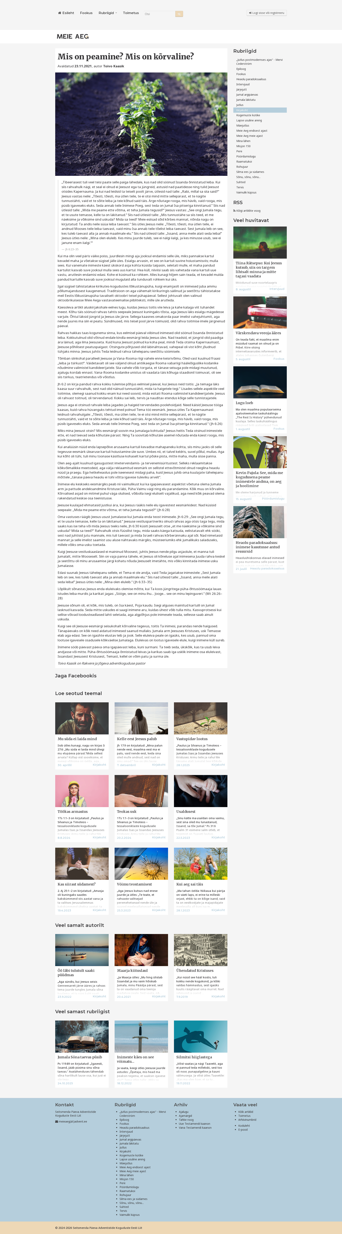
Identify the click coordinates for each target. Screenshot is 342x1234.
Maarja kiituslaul (132, 970)
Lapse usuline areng (249, 120)
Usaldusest (186, 811)
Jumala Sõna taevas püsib (80, 1057)
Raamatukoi (244, 161)
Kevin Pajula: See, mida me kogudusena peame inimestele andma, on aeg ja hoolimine (259, 479)
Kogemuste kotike (248, 115)
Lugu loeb (244, 403)
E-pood (243, 1129)
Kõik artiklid (245, 1112)
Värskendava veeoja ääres (258, 333)
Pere (239, 151)
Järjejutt (241, 89)
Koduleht (244, 1125)
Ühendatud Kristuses (195, 970)
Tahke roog (186, 1120)
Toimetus (131, 13)
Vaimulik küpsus (246, 192)
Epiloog (241, 69)
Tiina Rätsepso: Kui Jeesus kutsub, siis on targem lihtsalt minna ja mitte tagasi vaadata (259, 269)
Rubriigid (107, 13)
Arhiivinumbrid (247, 1120)
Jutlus (239, 105)
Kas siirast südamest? (77, 884)
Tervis (240, 187)
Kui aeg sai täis (189, 884)
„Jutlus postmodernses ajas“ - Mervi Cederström (259, 62)
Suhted (240, 182)
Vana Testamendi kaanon (195, 1127)
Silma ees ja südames (250, 172)
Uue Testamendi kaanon (194, 1123)
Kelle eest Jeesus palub (137, 739)
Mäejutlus (242, 125)
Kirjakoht (242, 110)
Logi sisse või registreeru (268, 13)
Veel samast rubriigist (82, 1011)
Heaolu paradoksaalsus (251, 79)
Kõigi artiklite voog (248, 210)
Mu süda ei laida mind (77, 739)
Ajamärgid (185, 1116)
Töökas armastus (73, 811)
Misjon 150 (243, 146)
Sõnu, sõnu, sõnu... (248, 177)
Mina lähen (243, 141)
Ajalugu (183, 1112)
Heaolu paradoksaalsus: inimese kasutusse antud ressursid (258, 547)
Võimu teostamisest (134, 884)
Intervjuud (243, 84)
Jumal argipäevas (247, 94)
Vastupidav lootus (192, 739)
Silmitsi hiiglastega (194, 1057)
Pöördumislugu (246, 156)
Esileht (67, 13)
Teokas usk (127, 811)
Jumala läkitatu (246, 100)
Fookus (86, 13)
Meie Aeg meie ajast (249, 136)
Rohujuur (242, 167)
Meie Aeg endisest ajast (251, 130)
